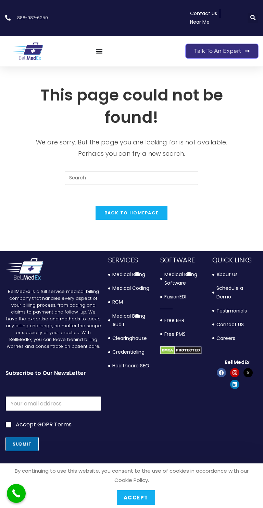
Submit (22, 444)
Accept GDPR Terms (44, 424)
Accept (136, 497)
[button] (253, 18)
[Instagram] (234, 372)
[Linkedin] (234, 384)
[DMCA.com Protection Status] (181, 350)
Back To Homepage (131, 213)
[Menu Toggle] (99, 51)
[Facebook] (221, 372)
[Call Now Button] (16, 493)
